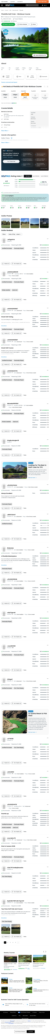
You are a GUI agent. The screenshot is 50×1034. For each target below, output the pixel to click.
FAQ (19, 1015)
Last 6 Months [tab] (36, 176)
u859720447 (11, 515)
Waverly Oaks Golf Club (24, 963)
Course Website (19, 19)
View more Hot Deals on (6, 103)
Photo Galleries (36, 979)
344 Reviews (13, 21)
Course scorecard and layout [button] (9, 82)
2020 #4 (15, 140)
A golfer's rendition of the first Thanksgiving (40, 981)
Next (46, 951)
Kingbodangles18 (13, 440)
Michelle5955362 (12, 403)
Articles (10, 979)
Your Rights (11, 1023)
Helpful (6, 263)
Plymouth (21, 10)
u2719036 (10, 739)
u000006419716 (12, 371)
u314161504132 (12, 804)
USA (10, 10)
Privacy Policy (13, 1012)
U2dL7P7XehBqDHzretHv (15, 868)
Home (2, 10)
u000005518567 (12, 309)
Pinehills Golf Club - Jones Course (10, 964)
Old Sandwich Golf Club (38, 963)
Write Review (15, 969)
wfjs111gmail (11, 612)
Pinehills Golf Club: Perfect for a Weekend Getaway (41, 990)
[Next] (47, 86)
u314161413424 (12, 485)
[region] (25, 1026)
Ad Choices (5, 1012)
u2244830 (10, 772)
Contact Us (14, 1015)
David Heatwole (34, 128)
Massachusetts (15, 10)
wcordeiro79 (11, 838)
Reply (25, 263)
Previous (44, 951)
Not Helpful (17, 263)
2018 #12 (25, 140)
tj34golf (9, 679)
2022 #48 (9, 140)
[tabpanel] (25, 43)
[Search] (27, 5)
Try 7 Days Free (11, 161)
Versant (12, 1020)
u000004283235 (12, 272)
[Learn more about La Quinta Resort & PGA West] (15, 721)
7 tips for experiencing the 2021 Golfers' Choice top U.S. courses (16, 981)
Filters (4, 234)
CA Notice (34, 1012)
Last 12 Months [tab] (44, 176)
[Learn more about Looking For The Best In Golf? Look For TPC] (15, 470)
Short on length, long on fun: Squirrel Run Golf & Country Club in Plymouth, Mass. (16, 990)
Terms (29, 1020)
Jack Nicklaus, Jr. (34, 127)
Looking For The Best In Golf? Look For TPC (37, 466)
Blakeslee (10, 548)
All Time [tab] (28, 176)
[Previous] (44, 86)
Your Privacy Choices (25, 1012)
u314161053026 (12, 579)
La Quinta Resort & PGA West (37, 714)
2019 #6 (20, 140)
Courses (6, 10)
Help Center (25, 1015)
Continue (31, 1031)
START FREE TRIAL (42, 1)
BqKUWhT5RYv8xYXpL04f (15, 901)
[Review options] (48, 239)
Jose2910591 (11, 646)
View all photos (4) (41, 55)
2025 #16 (4, 140)
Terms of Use (42, 1012)
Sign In (45, 5)
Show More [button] (4, 130)
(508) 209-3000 (7, 19)
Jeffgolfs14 (11, 239)
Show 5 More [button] (5, 142)
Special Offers (33, 1015)
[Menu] (2, 5)
